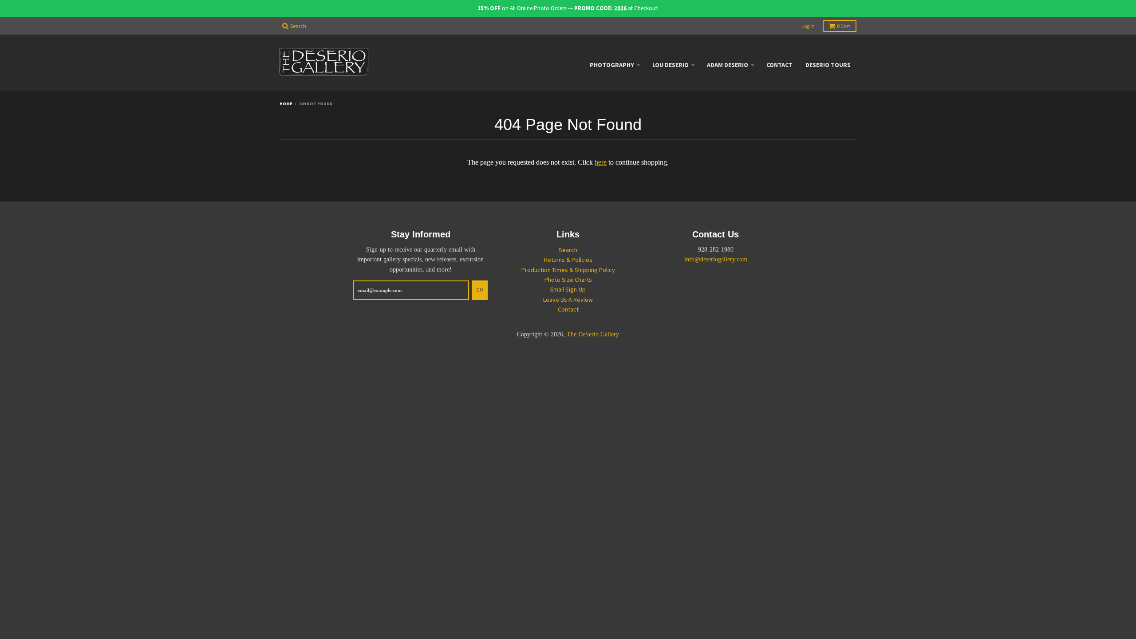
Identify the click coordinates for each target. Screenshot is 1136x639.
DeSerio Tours (828, 65)
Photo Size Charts (568, 280)
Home (286, 103)
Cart (843, 26)
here (601, 162)
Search (568, 250)
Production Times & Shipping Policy (568, 270)
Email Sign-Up (568, 289)
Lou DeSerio (670, 65)
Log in (808, 26)
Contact (779, 65)
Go (479, 290)
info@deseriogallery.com (715, 259)
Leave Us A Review (568, 300)
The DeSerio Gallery (593, 334)
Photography (612, 65)
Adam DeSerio (727, 65)
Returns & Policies (568, 260)
